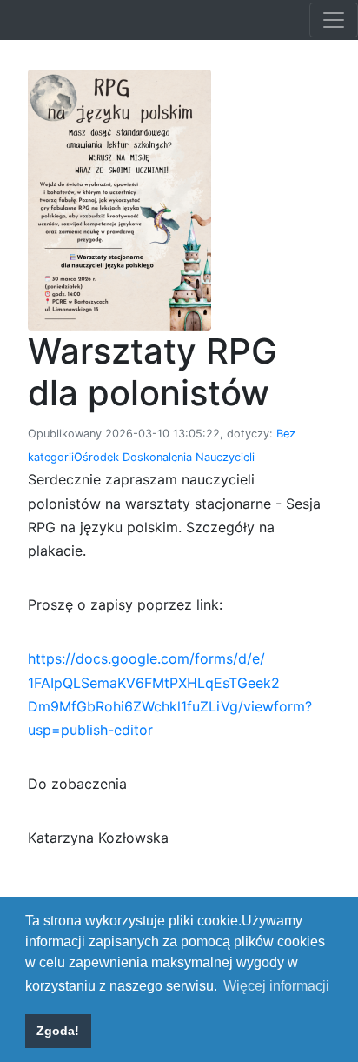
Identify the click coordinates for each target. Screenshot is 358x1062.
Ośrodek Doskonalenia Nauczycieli (164, 457)
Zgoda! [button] (57, 1031)
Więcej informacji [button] (276, 986)
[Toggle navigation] (333, 20)
